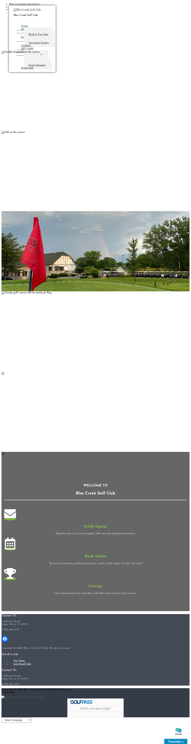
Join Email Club (22, 664)
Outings (95, 586)
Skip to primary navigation (24, 4)
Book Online (95, 556)
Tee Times (19, 660)
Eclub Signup (95, 526)
